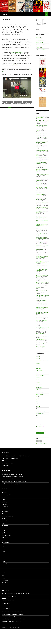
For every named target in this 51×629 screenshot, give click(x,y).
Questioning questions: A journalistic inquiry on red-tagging (42, 158)
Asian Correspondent (6, 494)
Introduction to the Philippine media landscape (42, 116)
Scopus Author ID (39, 392)
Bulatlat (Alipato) (39, 37)
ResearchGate (39, 387)
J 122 (4, 551)
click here (15, 64)
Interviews (4, 509)
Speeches (4, 532)
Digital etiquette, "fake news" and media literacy (42, 257)
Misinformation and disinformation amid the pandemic (42, 238)
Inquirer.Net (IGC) (39, 42)
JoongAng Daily (5, 511)
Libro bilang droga (5, 465)
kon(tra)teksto (6, 103)
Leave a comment (16, 34)
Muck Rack (38, 380)
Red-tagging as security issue (42, 220)
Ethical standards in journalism (42, 174)
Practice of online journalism (42, 336)
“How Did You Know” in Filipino (15, 474)
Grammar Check (5, 506)
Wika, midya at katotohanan (41, 125)
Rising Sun (4, 14)
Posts (37, 426)
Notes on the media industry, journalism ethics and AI (42, 141)
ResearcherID (39, 384)
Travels (3, 539)
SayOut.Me (38, 389)
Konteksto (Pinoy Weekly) (15, 24)
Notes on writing (39, 183)
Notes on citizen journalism (41, 320)
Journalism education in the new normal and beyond (41, 216)
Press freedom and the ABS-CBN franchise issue (41, 270)
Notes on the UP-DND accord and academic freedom (42, 203)
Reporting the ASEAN (40, 324)
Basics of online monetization (42, 317)
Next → (23, 109)
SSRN (37, 401)
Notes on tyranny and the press (42, 229)
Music (3, 523)
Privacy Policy (5, 582)
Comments (41, 426)
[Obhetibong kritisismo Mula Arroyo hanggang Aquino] (42, 62)
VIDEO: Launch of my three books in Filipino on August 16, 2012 (15, 29)
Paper (37, 333)
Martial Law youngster (40, 343)
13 (18, 109)
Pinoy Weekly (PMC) (40, 44)
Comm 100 (5, 544)
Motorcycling (5, 520)
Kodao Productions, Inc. (16, 52)
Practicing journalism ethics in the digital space (42, 170)
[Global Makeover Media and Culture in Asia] (42, 102)
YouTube (38, 415)
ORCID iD (38, 382)
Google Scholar (39, 370)
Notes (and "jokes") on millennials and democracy (42, 296)
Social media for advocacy (41, 187)
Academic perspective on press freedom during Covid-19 (42, 262)
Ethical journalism (39, 249)
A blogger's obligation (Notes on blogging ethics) (42, 308)
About (3, 575)
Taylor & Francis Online (41, 49)
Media (23, 24)
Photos (3, 528)
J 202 (4, 561)
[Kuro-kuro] (42, 72)
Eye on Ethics (4, 501)
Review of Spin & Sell (40, 346)
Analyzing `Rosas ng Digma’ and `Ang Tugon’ (15, 476)
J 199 (4, 554)
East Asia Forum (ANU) (40, 40)
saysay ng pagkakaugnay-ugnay (17, 103)
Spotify (37, 399)
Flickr (37, 365)
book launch (9, 101)
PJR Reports (4, 530)
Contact (3, 577)
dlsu (24, 101)
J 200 (4, 556)
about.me (38, 356)
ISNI (37, 373)
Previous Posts (5, 580)
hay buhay (29, 101)
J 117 (4, 549)
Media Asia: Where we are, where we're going (41, 146)
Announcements (5, 24)
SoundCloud (38, 396)
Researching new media (41, 300)
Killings (3, 513)
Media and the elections (41, 166)
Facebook (38, 363)
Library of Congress (40, 375)
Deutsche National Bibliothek (42, 361)
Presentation (41, 333)
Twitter (37, 403)
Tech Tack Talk (5, 537)
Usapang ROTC (12, 478)
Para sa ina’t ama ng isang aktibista (19, 481)
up (26, 103)
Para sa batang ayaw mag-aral (8, 463)
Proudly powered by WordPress (13, 627)
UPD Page (38, 406)
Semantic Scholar (39, 394)
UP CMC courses (5, 542)
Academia (38, 358)
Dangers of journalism (40, 194)
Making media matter (40, 252)
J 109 (4, 547)
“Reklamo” (4, 460)
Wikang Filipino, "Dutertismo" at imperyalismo (42, 121)
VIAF (37, 408)
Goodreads (38, 368)
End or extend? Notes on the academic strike (42, 225)
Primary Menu (49, 14)
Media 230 (5, 563)
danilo (15, 101)
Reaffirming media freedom (41, 242)
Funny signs (4, 504)
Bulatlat (3, 497)
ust (29, 103)
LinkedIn (38, 377)
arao (4, 101)
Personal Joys (28, 24)
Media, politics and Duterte (41, 233)
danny (20, 101)
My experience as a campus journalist (13, 483)
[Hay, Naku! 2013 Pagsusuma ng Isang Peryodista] (42, 82)
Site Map (4, 585)
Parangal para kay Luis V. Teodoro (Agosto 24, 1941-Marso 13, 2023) (16, 456)
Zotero (37, 418)
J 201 (4, 558)
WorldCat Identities (40, 411)
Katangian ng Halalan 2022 (41, 137)
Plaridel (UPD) (39, 47)
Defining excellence (40, 339)
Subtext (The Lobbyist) (6, 535)
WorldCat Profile (39, 413)
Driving (3, 499)
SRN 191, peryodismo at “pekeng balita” (10, 458)
